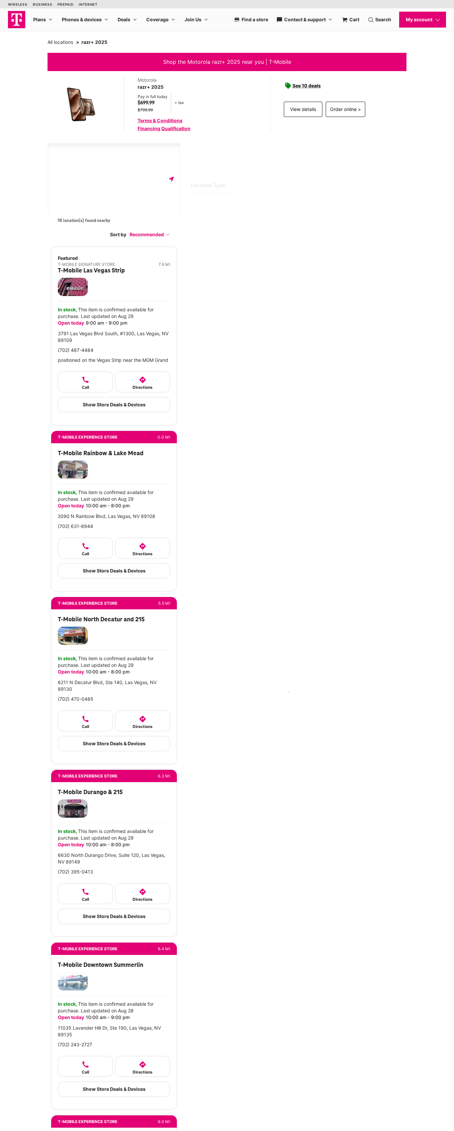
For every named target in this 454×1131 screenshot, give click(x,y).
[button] (149, 234)
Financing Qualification (164, 128)
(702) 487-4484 (75, 350)
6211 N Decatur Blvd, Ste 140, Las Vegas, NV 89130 (107, 685)
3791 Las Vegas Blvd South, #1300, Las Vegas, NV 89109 (113, 337)
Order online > (345, 109)
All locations (60, 42)
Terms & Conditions (160, 120)
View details (303, 109)
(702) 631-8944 (75, 526)
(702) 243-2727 (75, 1044)
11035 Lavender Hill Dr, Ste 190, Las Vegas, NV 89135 (109, 1031)
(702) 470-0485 (75, 699)
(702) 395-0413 (75, 871)
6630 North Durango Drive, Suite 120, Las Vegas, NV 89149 (111, 858)
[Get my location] (171, 178)
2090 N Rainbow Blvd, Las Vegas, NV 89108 (106, 516)
